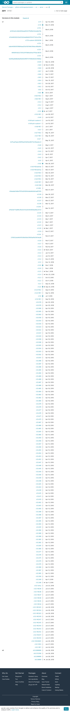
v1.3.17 (39, 200)
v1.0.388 (38, 536)
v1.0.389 (38, 533)
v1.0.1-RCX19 (37, 616)
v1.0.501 (38, 357)
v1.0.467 (38, 422)
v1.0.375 (38, 558)
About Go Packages (34, 682)
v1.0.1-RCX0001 (36, 641)
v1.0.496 (38, 367)
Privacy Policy (35, 701)
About (44, 673)
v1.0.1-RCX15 (37, 622)
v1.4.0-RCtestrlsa (35, 170)
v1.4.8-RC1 (38, 126)
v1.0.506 (38, 342)
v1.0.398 (38, 515)
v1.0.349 (38, 579)
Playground (18, 676)
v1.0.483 (38, 394)
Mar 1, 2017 (49, 228)
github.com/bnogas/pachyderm (24, 7)
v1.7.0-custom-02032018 (33, 40)
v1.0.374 (38, 561)
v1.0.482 (38, 398)
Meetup (57, 687)
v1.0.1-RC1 (38, 647)
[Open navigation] (66, 2)
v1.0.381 (38, 545)
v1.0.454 (38, 453)
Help (16, 684)
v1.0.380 (38, 548)
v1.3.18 (39, 197)
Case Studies (5, 679)
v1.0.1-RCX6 (37, 598)
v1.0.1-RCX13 (37, 629)
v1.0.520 (38, 336)
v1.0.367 (38, 570)
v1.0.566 (38, 308)
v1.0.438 (38, 481)
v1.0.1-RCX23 (37, 613)
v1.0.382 (38, 542)
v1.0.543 (38, 324)
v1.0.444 (38, 471)
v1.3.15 (39, 213)
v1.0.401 (38, 505)
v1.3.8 (39, 240)
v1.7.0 (39, 25)
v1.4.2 (39, 157)
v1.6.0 (39, 93)
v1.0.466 (38, 425)
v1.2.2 (39, 280)
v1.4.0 (39, 163)
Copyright (35, 696)
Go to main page (61, 11)
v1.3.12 (39, 222)
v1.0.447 (38, 462)
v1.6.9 (39, 65)
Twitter (57, 676)
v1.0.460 (38, 435)
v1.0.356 (38, 576)
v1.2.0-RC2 (37, 290)
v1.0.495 (38, 370)
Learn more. (15, 710)
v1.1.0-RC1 (38, 299)
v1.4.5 (39, 148)
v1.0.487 (38, 382)
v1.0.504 (38, 348)
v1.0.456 (38, 447)
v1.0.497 (38, 364)
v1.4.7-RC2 (37, 133)
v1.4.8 (39, 117)
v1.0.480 (38, 401)
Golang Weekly (59, 690)
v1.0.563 (38, 314)
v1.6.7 (39, 71)
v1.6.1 (39, 89)
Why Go (5, 673)
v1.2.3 (39, 277)
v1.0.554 (38, 321)
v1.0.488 (38, 379)
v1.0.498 (38, 361)
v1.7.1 (39, 22)
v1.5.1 (39, 108)
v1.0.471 (38, 416)
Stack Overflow (19, 682)
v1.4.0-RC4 (37, 173)
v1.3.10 (39, 228)
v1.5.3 (39, 102)
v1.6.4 (39, 80)
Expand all (26, 18)
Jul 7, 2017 (49, 111)
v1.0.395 (38, 521)
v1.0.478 (38, 407)
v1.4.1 (39, 160)
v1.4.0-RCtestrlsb (35, 166)
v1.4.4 (39, 151)
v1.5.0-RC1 (37, 114)
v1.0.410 (38, 499)
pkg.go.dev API (33, 684)
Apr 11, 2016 (49, 582)
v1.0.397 (38, 518)
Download (44, 676)
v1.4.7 (39, 130)
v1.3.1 (39, 262)
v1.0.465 (38, 428)
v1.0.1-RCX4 (37, 604)
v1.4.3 (39, 154)
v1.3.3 (39, 256)
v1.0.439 (38, 478)
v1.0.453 (38, 456)
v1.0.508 (38, 339)
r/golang (57, 684)
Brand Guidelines (46, 687)
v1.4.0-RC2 (37, 179)
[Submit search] (61, 2)
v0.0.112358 (37, 653)
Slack (56, 682)
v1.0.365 (38, 573)
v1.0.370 (38, 564)
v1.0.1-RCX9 (37, 589)
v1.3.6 (39, 247)
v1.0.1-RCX (38, 644)
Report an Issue (35, 704)
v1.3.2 (39, 259)
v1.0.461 (38, 431)
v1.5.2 (39, 105)
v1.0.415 (38, 493)
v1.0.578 (38, 302)
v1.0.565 (38, 311)
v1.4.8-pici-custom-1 (34, 123)
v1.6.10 (39, 62)
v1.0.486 (38, 385)
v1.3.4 (39, 253)
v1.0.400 (38, 508)
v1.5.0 (39, 111)
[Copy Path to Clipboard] (49, 7)
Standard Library (33, 676)
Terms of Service (35, 699)
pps (47, 7)
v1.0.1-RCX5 (37, 601)
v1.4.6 (39, 145)
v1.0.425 (38, 484)
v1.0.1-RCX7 (37, 595)
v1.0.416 (38, 490)
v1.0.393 (38, 524)
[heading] (7, 2)
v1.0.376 (38, 555)
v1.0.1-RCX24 (37, 610)
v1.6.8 (39, 68)
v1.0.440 (38, 475)
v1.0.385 (38, 539)
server (41, 7)
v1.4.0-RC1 (38, 182)
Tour (16, 679)
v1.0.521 (38, 333)
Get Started (19, 673)
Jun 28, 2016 (50, 659)
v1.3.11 (39, 225)
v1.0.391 (38, 527)
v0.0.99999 (37, 656)
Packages (32, 673)
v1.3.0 (39, 265)
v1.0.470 (38, 419)
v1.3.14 (39, 216)
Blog (43, 679)
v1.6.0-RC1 (38, 99)
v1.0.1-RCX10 (37, 638)
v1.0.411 (38, 496)
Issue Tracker (45, 682)
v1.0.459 (38, 438)
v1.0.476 (38, 413)
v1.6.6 (39, 74)
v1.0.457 (38, 444)
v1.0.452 (38, 459)
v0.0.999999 (37, 650)
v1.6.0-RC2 (37, 96)
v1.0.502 (38, 354)
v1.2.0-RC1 (37, 293)
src (36, 7)
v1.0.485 (38, 388)
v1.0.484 (38, 391)
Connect (58, 673)
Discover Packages (7, 7)
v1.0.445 (38, 468)
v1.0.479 (38, 404)
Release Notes (46, 684)
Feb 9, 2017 (49, 250)
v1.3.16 (39, 203)
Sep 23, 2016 (50, 287)
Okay (66, 709)
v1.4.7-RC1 (38, 136)
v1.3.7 (39, 243)
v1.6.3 (39, 83)
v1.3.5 (39, 250)
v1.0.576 (38, 305)
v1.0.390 (38, 530)
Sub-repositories (33, 679)
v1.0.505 (38, 345)
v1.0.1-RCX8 (37, 592)
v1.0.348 (38, 582)
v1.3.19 (39, 194)
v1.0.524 (38, 327)
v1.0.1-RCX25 (37, 607)
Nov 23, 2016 (50, 274)
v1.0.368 (38, 567)
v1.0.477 (38, 410)
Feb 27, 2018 (50, 65)
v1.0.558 (38, 317)
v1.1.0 (39, 296)
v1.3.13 (39, 219)
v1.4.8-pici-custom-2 (34, 120)
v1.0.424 (38, 487)
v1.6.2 (39, 86)
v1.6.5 (39, 77)
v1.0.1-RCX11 (37, 635)
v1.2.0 (39, 287)
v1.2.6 (39, 268)
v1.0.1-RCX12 (37, 632)
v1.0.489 (38, 376)
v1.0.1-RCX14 (37, 626)
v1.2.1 (39, 284)
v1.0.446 (38, 465)
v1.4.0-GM (38, 185)
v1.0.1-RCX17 (37, 619)
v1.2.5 (39, 271)
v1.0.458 (38, 441)
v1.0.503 (38, 351)
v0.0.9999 (38, 659)
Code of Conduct (46, 690)
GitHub (57, 679)
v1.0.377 (38, 552)
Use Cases (5, 676)
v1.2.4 (39, 274)
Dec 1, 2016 (49, 271)
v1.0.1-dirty (37, 585)
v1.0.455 (38, 450)
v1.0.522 (38, 330)
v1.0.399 (38, 512)
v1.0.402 (38, 502)
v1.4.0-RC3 (37, 176)
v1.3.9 (39, 231)
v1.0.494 (38, 373)
